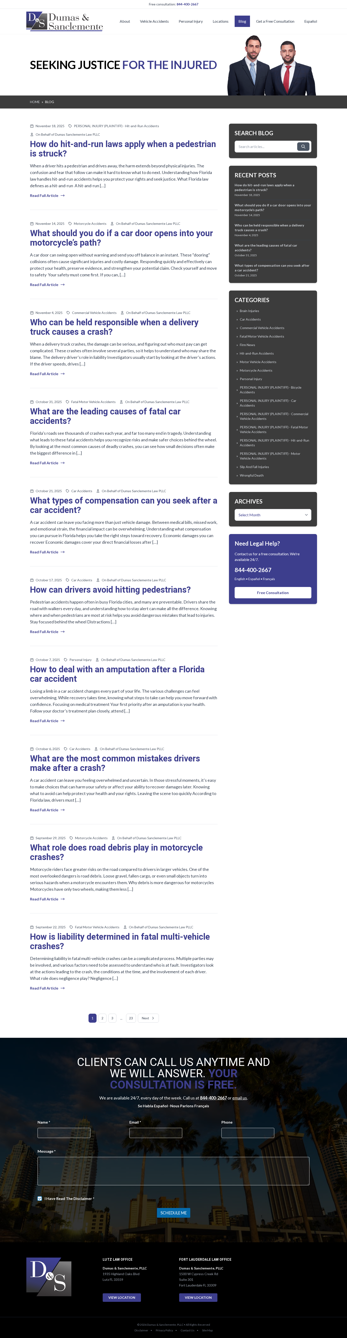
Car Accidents (81, 491)
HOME (35, 102)
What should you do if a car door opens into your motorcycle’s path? (121, 238)
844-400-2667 (187, 4)
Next (145, 1018)
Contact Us (188, 1330)
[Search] (303, 146)
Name (44, 1122)
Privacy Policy (164, 1330)
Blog (242, 21)
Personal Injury (191, 21)
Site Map (207, 1330)
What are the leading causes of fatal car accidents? (105, 416)
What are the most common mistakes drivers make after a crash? (115, 763)
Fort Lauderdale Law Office (205, 1259)
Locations (221, 21)
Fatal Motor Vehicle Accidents (93, 402)
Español (310, 21)
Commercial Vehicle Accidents (94, 313)
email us (239, 1097)
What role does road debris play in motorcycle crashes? (116, 853)
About (125, 21)
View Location (121, 1297)
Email (135, 1122)
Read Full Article (44, 195)
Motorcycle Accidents (90, 224)
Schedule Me (174, 1212)
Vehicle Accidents (154, 21)
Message (47, 1151)
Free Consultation (273, 592)
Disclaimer (141, 1330)
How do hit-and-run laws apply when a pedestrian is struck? (123, 149)
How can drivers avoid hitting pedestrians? (110, 590)
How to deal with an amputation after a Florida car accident (117, 674)
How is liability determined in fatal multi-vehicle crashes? (120, 942)
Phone (227, 1122)
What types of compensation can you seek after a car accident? (123, 506)
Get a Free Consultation (275, 21)
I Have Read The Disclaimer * (69, 1198)
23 (131, 1018)
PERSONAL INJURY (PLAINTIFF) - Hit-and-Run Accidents (116, 126)
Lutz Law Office (117, 1259)
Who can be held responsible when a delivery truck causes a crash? (114, 327)
